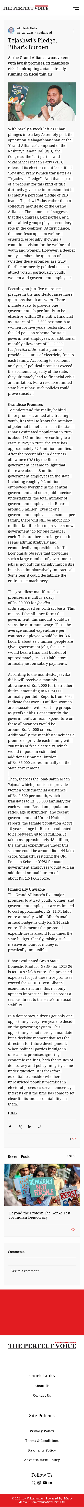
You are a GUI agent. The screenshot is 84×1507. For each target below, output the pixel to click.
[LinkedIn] (50, 1482)
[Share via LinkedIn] (30, 1127)
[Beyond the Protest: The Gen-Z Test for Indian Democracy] (42, 1185)
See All (71, 1156)
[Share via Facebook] (10, 1127)
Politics (12, 1113)
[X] (33, 1482)
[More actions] (73, 30)
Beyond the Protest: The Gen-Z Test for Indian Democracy (39, 1215)
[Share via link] (40, 1127)
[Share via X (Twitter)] (20, 1127)
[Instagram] (39, 1482)
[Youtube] (45, 1482)
